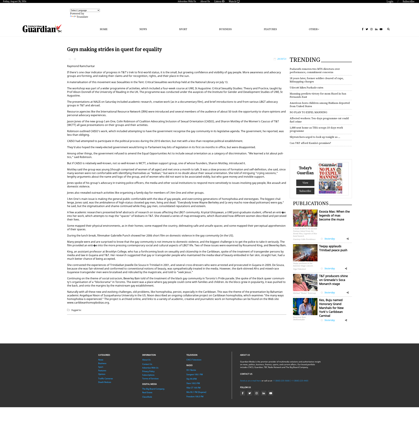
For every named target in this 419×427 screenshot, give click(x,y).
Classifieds (147, 396)
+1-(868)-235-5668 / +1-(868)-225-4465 (290, 380)
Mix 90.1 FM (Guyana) (196, 392)
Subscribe (305, 191)
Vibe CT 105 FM (193, 387)
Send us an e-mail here (250, 380)
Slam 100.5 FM (193, 383)
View (305, 182)
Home (104, 29)
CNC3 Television (193, 359)
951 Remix (191, 370)
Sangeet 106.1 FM (194, 374)
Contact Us (147, 364)
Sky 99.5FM (191, 378)
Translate (82, 16)
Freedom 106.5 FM (194, 396)
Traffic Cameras (105, 378)
